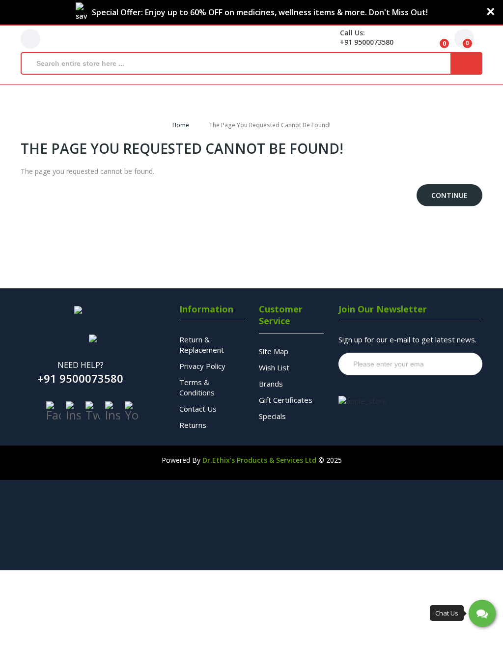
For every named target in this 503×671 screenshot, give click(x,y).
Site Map (273, 351)
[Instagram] (73, 411)
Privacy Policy (202, 366)
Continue (449, 195)
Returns (192, 425)
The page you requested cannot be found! (270, 125)
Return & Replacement (201, 345)
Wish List (274, 367)
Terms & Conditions (197, 387)
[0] (436, 39)
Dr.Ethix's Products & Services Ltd (259, 460)
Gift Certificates (285, 400)
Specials (272, 416)
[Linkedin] (112, 411)
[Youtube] (132, 411)
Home (180, 125)
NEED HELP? (80, 365)
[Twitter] (92, 411)
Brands (271, 384)
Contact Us (198, 409)
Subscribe (456, 364)
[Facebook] (53, 411)
